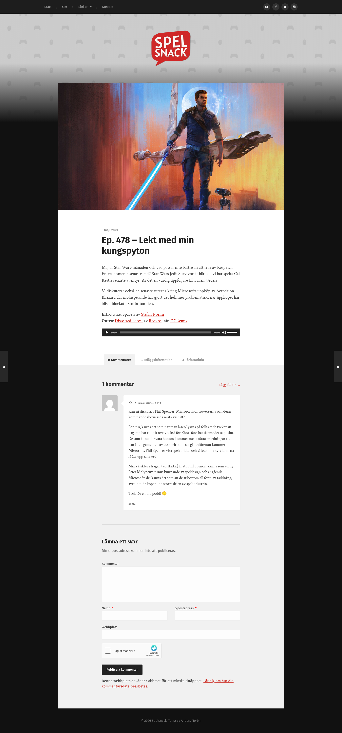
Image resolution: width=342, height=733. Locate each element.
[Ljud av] (224, 332)
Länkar (82, 7)
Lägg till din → (229, 385)
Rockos (155, 321)
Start (47, 7)
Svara (132, 503)
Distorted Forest (129, 321)
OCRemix (178, 321)
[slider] (232, 332)
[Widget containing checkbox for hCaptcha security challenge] (132, 650)
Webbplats (110, 627)
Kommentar (110, 564)
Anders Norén (190, 721)
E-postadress (186, 608)
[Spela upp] (107, 332)
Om (64, 7)
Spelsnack (159, 721)
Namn (107, 608)
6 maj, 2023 (149, 403)
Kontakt (107, 7)
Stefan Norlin (152, 314)
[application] (171, 332)
